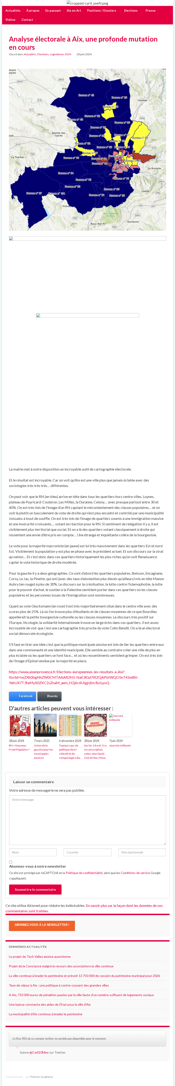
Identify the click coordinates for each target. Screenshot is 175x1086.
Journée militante (120, 745)
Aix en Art (73, 10)
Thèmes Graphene (41, 1076)
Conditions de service (135, 873)
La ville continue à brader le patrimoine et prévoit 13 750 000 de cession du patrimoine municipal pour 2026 (84, 976)
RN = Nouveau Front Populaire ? (19, 747)
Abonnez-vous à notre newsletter (37, 866)
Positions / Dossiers (101, 10)
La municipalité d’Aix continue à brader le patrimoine (45, 1014)
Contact (27, 19)
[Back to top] (164, 1075)
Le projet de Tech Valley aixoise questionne (40, 956)
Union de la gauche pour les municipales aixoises (43, 751)
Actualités (13, 10)
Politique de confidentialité (84, 873)
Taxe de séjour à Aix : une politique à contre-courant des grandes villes (59, 985)
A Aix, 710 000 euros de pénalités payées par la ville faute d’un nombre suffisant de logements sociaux (81, 995)
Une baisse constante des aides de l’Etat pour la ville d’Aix (50, 1004)
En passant (53, 10)
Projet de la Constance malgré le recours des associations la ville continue (61, 966)
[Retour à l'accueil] (87, 3)
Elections (131, 10)
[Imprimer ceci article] (162, 55)
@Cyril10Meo (39, 1052)
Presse (150, 10)
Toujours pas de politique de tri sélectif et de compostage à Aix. (70, 751)
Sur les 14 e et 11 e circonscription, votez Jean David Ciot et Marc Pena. (95, 751)
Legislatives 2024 (60, 54)
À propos (32, 10)
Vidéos (10, 19)
